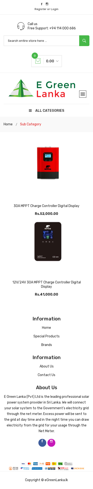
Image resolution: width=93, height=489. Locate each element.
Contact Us (46, 375)
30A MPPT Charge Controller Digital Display (46, 206)
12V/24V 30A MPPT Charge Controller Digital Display (46, 284)
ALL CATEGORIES (49, 111)
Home (8, 124)
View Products (46, 183)
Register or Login (46, 9)
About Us (47, 366)
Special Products (46, 336)
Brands (46, 345)
